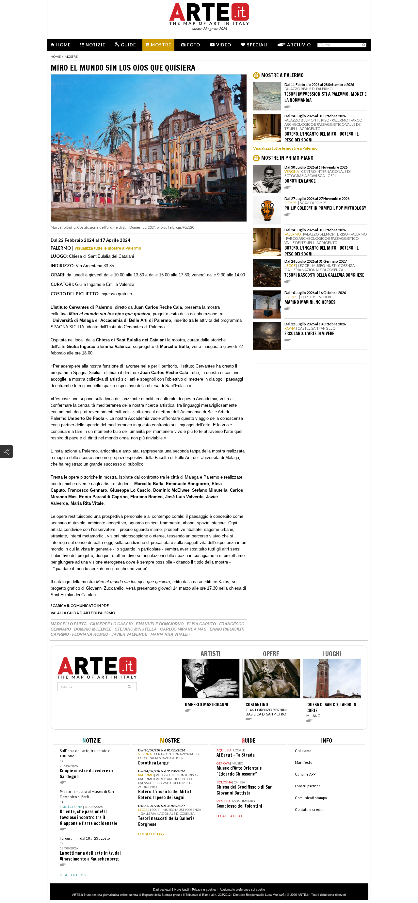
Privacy (197, 889)
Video (223, 44)
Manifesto (303, 762)
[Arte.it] (209, 13)
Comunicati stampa (311, 798)
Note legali (181, 889)
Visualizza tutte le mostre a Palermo (107, 248)
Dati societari (162, 889)
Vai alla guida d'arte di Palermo (83, 613)
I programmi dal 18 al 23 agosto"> (90, 849)
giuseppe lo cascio (112, 624)
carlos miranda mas (183, 629)
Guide (128, 44)
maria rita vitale (170, 634)
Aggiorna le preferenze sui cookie (242, 889)
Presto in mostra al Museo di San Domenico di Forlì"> (88, 807)
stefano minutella (136, 629)
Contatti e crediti (309, 809)
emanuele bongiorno (160, 624)
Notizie (95, 44)
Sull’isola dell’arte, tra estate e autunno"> (86, 764)
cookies (211, 889)
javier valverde (129, 634)
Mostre (161, 44)
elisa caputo (202, 624)
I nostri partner (307, 786)
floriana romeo (90, 634)
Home (63, 44)
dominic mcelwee (93, 629)
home (56, 56)
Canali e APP (305, 774)
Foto (193, 44)
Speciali (257, 44)
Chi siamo (303, 750)
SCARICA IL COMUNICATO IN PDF (80, 605)
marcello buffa (69, 624)
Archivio (299, 44)
